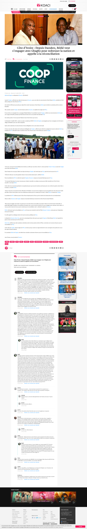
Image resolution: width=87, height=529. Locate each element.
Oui (69, 130)
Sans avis (70, 133)
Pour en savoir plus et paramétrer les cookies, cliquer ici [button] (51, 527)
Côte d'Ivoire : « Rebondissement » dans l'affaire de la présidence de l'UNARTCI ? (40, 12)
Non (69, 131)
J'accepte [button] (80, 526)
